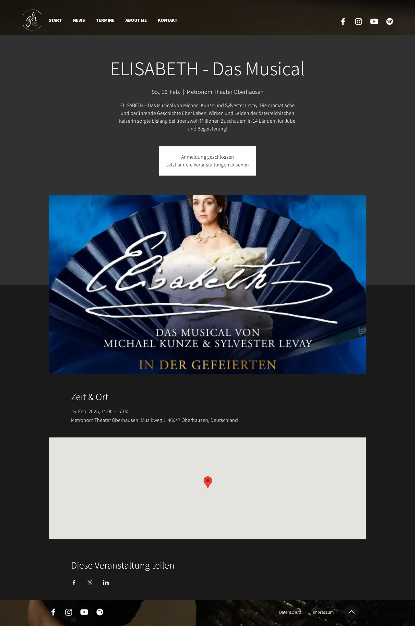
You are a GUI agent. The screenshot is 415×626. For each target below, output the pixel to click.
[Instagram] (358, 21)
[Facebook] (343, 21)
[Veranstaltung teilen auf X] (90, 582)
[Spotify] (389, 21)
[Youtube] (374, 21)
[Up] (351, 612)
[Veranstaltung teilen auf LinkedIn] (106, 582)
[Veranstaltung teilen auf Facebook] (74, 582)
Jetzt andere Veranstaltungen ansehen (207, 164)
